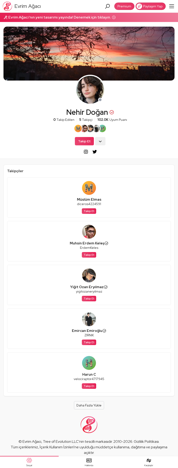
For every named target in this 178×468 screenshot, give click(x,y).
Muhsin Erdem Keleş (87, 243)
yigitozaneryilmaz (89, 291)
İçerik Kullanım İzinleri (57, 447)
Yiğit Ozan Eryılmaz (87, 287)
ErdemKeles (89, 248)
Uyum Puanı (112, 120)
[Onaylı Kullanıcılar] (106, 243)
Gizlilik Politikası (146, 441)
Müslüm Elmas (89, 199)
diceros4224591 (89, 204)
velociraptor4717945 (89, 379)
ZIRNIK (89, 335)
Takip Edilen (63, 120)
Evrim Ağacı (31, 441)
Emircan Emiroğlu (87, 330)
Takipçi (85, 120)
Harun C (89, 374)
